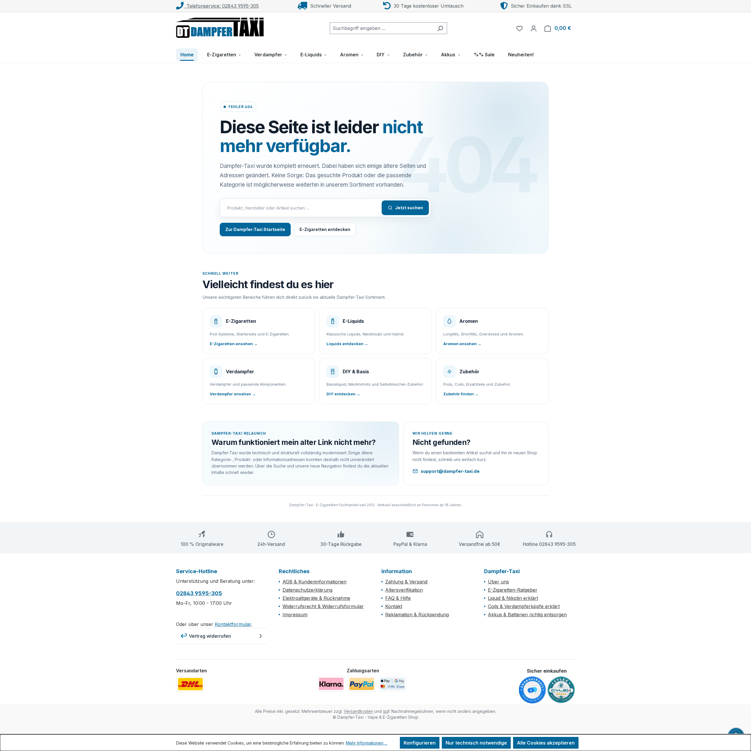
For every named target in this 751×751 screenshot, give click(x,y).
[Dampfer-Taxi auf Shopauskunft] (532, 690)
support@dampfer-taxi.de (450, 471)
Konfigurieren (420, 743)
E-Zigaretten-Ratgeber (512, 590)
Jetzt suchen (409, 207)
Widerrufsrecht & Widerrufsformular (323, 606)
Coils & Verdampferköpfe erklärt (524, 606)
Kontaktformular (233, 624)
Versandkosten (358, 711)
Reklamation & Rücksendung (417, 614)
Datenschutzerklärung (307, 590)
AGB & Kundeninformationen (314, 582)
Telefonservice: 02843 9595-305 (221, 6)
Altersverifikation (404, 590)
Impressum (295, 614)
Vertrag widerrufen (210, 636)
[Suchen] (440, 28)
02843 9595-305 (199, 593)
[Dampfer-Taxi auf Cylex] (561, 690)
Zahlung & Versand (406, 582)
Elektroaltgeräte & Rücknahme (316, 598)
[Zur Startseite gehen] (220, 27)
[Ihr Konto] (534, 28)
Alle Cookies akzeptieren (546, 743)
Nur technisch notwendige (476, 743)
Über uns (498, 582)
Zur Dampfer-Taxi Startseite (255, 229)
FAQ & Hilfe (398, 598)
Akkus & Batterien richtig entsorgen (527, 614)
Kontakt (393, 606)
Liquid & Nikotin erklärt (513, 598)
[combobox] (382, 28)
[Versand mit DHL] (190, 684)
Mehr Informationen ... (366, 742)
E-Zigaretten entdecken (325, 229)
